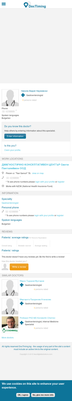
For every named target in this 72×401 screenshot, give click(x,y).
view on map (38, 173)
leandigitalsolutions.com (43, 354)
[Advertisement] (36, 46)
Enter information (15, 136)
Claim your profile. (12, 149)
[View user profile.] (10, 105)
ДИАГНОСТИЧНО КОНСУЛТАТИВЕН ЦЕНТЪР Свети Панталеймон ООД (35, 166)
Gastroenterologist (10, 202)
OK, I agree (23, 395)
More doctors (8, 337)
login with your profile (45, 181)
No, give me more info (43, 395)
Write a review (19, 266)
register (61, 181)
